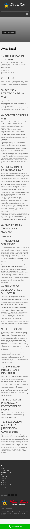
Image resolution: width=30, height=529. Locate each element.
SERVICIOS (3, 474)
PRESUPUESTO (5, 470)
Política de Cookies (6, 236)
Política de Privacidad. (11, 417)
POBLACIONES (4, 476)
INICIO (2, 468)
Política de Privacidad (6, 485)
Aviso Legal (4, 487)
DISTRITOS (3, 478)
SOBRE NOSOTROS (6, 472)
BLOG (2, 480)
